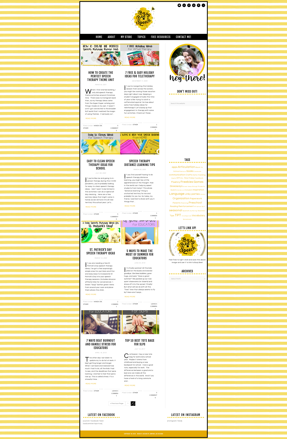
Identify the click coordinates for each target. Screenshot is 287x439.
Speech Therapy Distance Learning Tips (139, 163)
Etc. (182, 178)
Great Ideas (187, 186)
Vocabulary (198, 215)
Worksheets (187, 219)
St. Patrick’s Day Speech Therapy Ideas (100, 251)
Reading (174, 206)
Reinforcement (186, 206)
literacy (202, 194)
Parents (176, 203)
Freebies (187, 181)
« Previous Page (116, 403)
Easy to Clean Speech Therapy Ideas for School (101, 164)
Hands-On (98, 125)
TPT (178, 215)
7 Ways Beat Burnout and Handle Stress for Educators (100, 344)
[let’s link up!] (187, 244)
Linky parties (192, 194)
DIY (178, 178)
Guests (174, 190)
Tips (172, 215)
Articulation (186, 166)
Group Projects (198, 186)
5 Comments (114, 128)
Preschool (195, 202)
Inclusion (188, 190)
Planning (184, 203)
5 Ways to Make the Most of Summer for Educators (139, 254)
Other (85, 128)
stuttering (193, 211)
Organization (181, 198)
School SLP (201, 206)
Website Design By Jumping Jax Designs (150, 434)
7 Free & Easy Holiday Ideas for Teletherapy (140, 74)
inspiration (198, 190)
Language (176, 193)
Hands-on (180, 190)
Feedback (199, 178)
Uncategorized (186, 215)
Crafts (189, 175)
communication (177, 175)
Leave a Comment (153, 306)
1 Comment (153, 127)
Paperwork (196, 198)
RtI (195, 206)
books (190, 171)
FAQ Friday (189, 178)
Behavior (183, 171)
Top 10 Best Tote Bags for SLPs (139, 342)
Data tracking (199, 175)
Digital (173, 178)
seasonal (175, 210)
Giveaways (176, 186)
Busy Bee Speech (143, 17)
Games (198, 181)
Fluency (175, 182)
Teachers (201, 211)
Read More (91, 118)
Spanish (186, 211)
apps (174, 167)
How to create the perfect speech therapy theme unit (100, 76)
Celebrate (197, 171)
